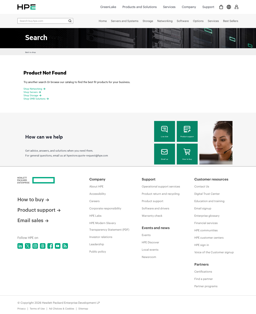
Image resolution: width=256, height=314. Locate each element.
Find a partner (203, 279)
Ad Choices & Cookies (61, 308)
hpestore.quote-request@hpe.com (87, 155)
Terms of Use (37, 308)
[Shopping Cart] (221, 6)
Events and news (156, 228)
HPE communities (206, 230)
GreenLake (108, 7)
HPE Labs (95, 215)
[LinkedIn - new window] (20, 246)
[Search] (70, 21)
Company (189, 7)
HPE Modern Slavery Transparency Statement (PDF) (109, 226)
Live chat (164, 136)
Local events (150, 249)
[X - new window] (27, 246)
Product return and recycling (161, 193)
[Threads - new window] (42, 246)
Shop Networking (33, 88)
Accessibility (97, 193)
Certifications (203, 271)
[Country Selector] (229, 6)
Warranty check (152, 215)
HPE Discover (150, 242)
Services (169, 7)
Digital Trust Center (207, 193)
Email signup (202, 208)
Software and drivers (155, 208)
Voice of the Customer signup (214, 252)
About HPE (96, 186)
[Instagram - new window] (35, 246)
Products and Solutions (139, 7)
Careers (94, 201)
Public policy (97, 251)
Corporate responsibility (105, 208)
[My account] (236, 6)
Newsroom (149, 257)
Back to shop (30, 52)
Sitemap (83, 308)
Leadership (96, 244)
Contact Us (201, 186)
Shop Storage (31, 95)
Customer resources (211, 179)
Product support (187, 136)
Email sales (30, 220)
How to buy (187, 159)
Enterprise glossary (206, 215)
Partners (201, 264)
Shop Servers (31, 91)
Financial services (206, 223)
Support (208, 7)
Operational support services (161, 186)
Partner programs (206, 286)
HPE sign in (201, 245)
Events (146, 235)
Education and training (209, 201)
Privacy (21, 308)
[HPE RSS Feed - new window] (65, 246)
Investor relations (100, 237)
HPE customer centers (209, 237)
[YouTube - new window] (57, 246)
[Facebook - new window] (50, 246)
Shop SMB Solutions (34, 98)
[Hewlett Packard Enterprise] (26, 6)
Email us (164, 159)
